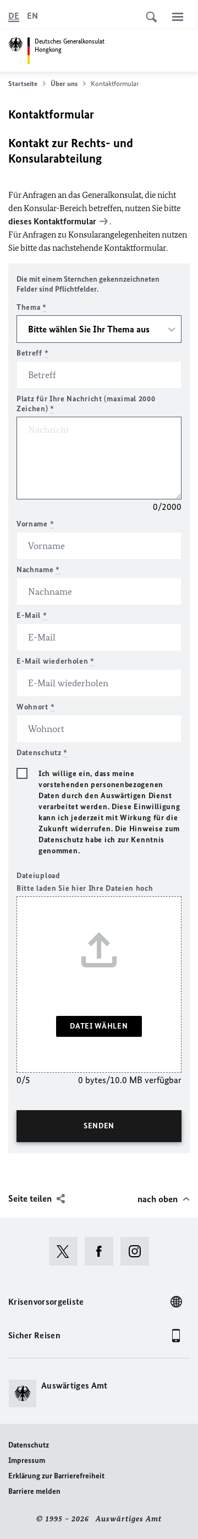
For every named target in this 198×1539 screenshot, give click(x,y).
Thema (31, 307)
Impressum (26, 1460)
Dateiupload (38, 875)
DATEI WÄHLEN (99, 1026)
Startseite (22, 83)
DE (13, 15)
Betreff (32, 353)
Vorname (35, 524)
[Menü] (178, 16)
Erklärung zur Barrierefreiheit (56, 1476)
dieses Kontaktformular (52, 221)
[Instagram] (138, 1251)
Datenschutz (28, 1445)
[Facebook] (102, 1251)
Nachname (38, 569)
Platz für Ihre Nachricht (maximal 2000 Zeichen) (86, 403)
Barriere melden (34, 1491)
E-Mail (31, 615)
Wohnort (35, 707)
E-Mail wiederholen (55, 661)
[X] (67, 1251)
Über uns (64, 83)
